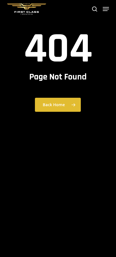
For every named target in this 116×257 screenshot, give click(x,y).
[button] (106, 9)
